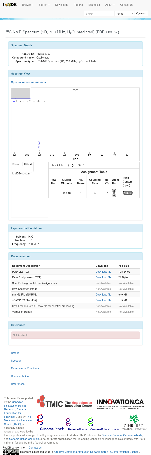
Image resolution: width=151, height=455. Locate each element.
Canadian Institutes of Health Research (15, 405)
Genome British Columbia (24, 439)
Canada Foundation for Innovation (15, 412)
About (109, 4)
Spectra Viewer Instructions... (29, 82)
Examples (94, 4)
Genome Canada (112, 435)
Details (15, 353)
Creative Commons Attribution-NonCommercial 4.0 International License (96, 452)
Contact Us (126, 4)
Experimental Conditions (25, 368)
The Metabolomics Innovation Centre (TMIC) (18, 420)
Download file (103, 271)
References (17, 384)
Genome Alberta (132, 435)
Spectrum (16, 360)
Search (43, 4)
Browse (26, 4)
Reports (78, 4)
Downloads (61, 4)
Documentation (20, 376)
